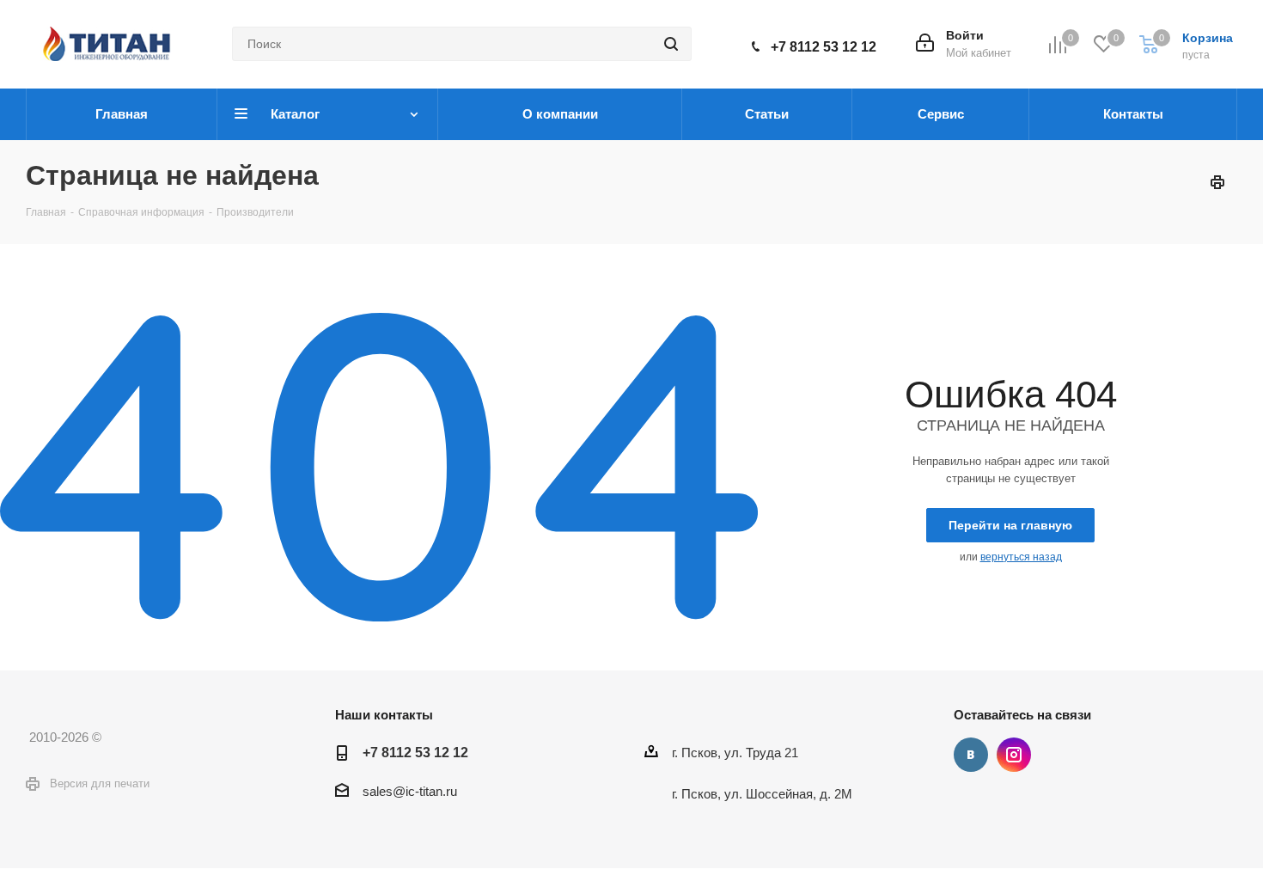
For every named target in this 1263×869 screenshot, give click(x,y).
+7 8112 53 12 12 (823, 47)
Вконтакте (971, 754)
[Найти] (671, 44)
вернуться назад (1021, 557)
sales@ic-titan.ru (410, 791)
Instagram (1014, 754)
